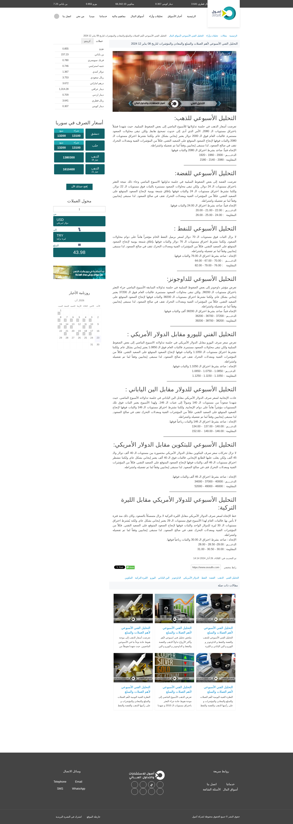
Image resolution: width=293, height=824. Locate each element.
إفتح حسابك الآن (79, 186)
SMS (60, 788)
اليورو (153, 577)
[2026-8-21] (67, 332)
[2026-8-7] (67, 318)
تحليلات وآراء (156, 16)
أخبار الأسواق (175, 16)
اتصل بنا (67, 16)
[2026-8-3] (92, 318)
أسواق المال (137, 16)
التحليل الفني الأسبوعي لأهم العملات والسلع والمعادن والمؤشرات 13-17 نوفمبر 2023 (175, 693)
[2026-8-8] (61, 318)
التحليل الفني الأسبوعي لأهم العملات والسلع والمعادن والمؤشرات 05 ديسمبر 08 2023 (217, 693)
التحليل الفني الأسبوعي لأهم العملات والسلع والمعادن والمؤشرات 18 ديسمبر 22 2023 (135, 693)
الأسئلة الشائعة (212, 789)
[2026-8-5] (79, 318)
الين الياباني (163, 577)
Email (78, 781)
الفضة (212, 577)
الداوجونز (176, 577)
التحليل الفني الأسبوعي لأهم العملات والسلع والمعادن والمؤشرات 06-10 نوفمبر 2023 (217, 634)
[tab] (99, 41)
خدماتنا (103, 16)
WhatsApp (78, 788)
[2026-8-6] (73, 318)
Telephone (60, 781)
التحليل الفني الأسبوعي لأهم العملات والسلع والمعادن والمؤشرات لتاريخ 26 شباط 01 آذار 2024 (174, 634)
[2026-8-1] (61, 311)
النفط (204, 577)
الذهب (221, 577)
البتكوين (129, 577)
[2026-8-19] (79, 332)
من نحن (80, 16)
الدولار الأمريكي (191, 577)
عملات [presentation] (99, 41)
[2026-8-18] (86, 332)
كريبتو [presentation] (87, 41)
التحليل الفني (232, 577)
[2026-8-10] (92, 325)
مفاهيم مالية (118, 16)
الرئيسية (191, 16)
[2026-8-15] (61, 325)
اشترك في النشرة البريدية (69, 816)
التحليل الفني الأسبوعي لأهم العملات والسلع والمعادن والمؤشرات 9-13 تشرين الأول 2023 (133, 634)
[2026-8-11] (86, 325)
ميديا (91, 16)
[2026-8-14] (67, 325)
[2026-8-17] (92, 332)
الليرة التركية (141, 577)
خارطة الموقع (93, 816)
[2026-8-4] (86, 318)
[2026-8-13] (73, 325)
